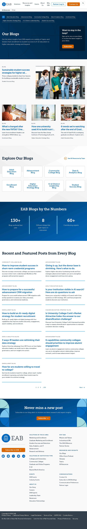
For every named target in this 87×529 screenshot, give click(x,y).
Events (37, 4)
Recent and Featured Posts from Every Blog (39, 253)
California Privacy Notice (21, 515)
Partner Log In (58, 4)
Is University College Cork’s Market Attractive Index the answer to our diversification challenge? (63, 316)
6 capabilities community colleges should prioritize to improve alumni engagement (64, 343)
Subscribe (68, 46)
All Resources (6, 10)
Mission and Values (65, 438)
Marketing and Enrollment (37, 438)
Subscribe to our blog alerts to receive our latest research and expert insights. (43, 412)
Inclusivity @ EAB (64, 440)
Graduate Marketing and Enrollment (41, 440)
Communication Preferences (68, 482)
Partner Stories (64, 446)
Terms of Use (48, 515)
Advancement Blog (26, 17)
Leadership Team (34, 495)
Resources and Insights (27, 4)
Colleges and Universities (37, 459)
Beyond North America (36, 470)
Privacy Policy (6, 515)
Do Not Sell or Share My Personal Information (17, 519)
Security (75, 519)
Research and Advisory (36, 451)
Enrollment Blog (70, 17)
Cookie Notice (68, 515)
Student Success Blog (48, 20)
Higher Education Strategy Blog (12, 20)
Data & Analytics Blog (57, 17)
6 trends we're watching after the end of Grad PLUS (73, 128)
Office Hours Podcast (66, 456)
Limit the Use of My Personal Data (45, 519)
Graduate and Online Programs (39, 464)
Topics (61, 461)
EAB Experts (33, 493)
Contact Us (73, 4)
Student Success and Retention (39, 443)
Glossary (62, 459)
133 (45, 387)
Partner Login (63, 485)
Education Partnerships (37, 501)
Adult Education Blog (13, 17)
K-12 (30, 467)
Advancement (34, 448)
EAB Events (33, 477)
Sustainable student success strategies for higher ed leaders (16, 71)
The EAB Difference (65, 443)
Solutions (17, 4)
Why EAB (48, 4)
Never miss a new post (43, 408)
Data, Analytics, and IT (36, 446)
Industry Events (34, 480)
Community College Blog (41, 17)
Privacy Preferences (64, 519)
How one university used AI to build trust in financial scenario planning (43, 128)
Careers (31, 490)
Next (81, 387)
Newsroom (33, 498)
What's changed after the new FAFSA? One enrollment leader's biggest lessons (12, 128)
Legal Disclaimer (36, 515)
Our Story (32, 487)
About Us (43, 4)
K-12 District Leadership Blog (31, 20)
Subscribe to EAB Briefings (68, 480)
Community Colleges (36, 461)
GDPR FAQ (57, 515)
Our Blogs (62, 453)
